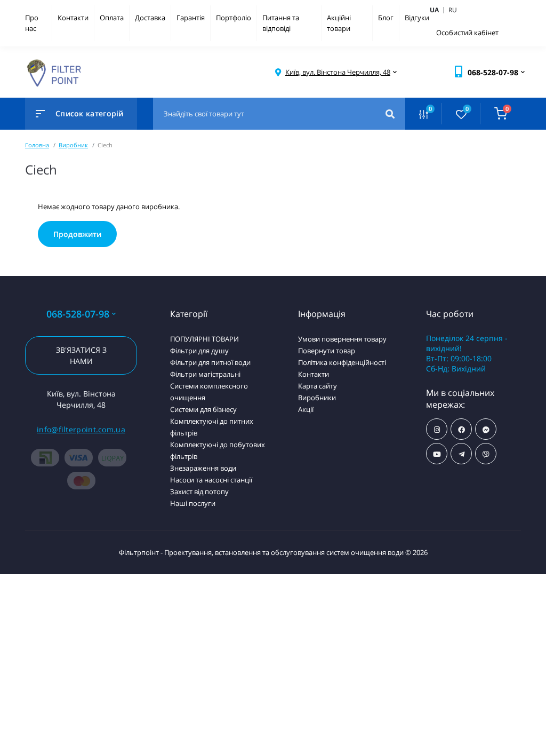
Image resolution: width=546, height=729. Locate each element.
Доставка (150, 17)
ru (452, 9)
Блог (386, 17)
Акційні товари (339, 23)
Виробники (317, 397)
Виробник (73, 145)
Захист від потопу (199, 491)
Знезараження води (203, 468)
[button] (338, 72)
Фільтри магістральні (205, 374)
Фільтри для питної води (210, 362)
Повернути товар (326, 350)
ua (438, 9)
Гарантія (190, 17)
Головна (37, 145)
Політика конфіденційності (342, 362)
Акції (306, 409)
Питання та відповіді (280, 23)
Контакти (73, 17)
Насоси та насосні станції (211, 480)
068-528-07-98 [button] (77, 314)
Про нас (31, 23)
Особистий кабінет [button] (467, 32)
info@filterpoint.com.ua (81, 429)
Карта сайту (317, 386)
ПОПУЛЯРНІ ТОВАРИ (204, 339)
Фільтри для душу (199, 350)
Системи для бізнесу (203, 409)
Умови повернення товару (342, 339)
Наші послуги (192, 503)
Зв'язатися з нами (81, 355)
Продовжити (77, 234)
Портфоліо (233, 17)
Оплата (112, 17)
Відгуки (417, 17)
